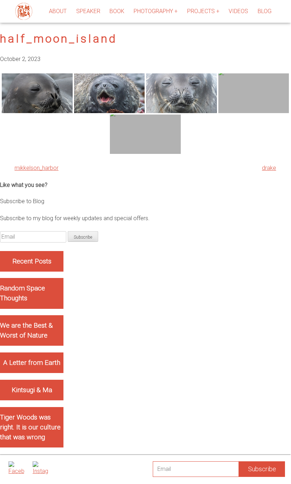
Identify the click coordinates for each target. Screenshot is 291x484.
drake (269, 168)
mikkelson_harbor (36, 168)
